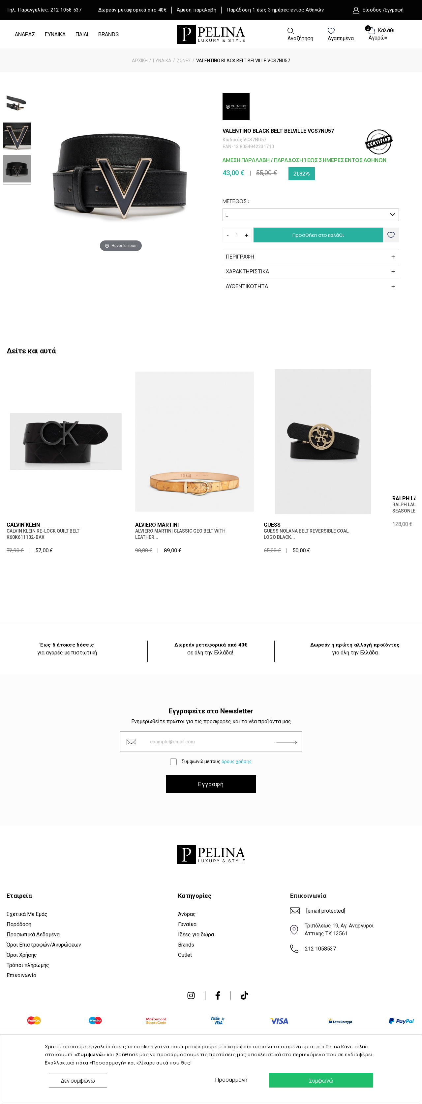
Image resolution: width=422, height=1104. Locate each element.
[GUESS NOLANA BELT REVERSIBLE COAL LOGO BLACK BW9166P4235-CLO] (323, 441)
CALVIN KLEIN (23, 525)
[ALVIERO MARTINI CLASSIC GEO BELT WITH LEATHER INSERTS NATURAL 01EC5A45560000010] (194, 441)
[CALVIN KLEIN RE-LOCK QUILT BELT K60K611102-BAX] (66, 441)
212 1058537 (320, 949)
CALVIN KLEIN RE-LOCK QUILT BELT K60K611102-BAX (43, 534)
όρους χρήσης (237, 761)
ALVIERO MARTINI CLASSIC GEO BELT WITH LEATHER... (180, 534)
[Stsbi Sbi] (191, 995)
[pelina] (211, 33)
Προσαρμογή (229, 1079)
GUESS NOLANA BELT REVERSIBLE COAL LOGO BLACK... (306, 534)
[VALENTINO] (236, 106)
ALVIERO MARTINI (157, 525)
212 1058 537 (65, 10)
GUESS (272, 525)
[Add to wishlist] (391, 235)
